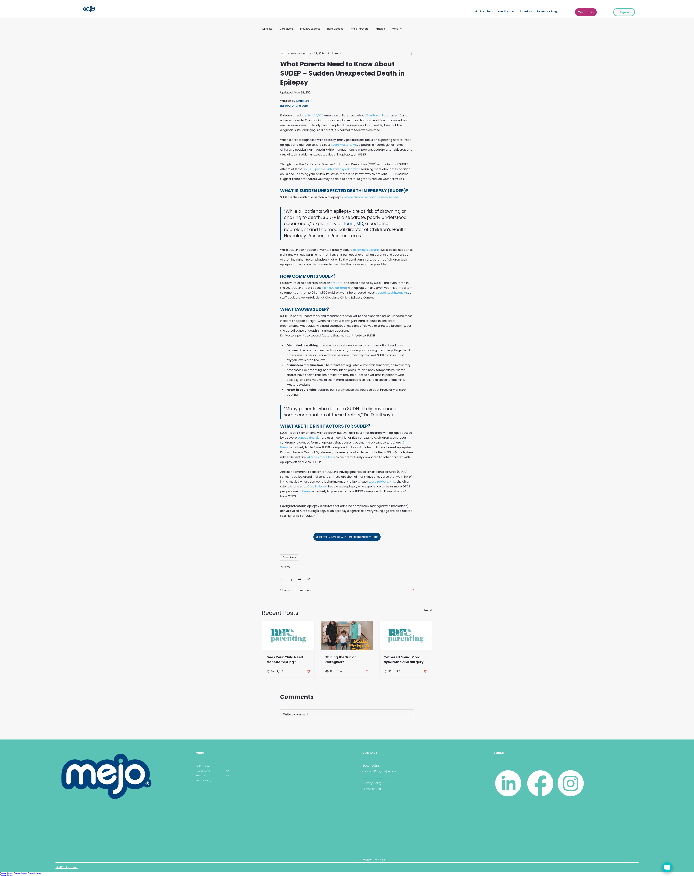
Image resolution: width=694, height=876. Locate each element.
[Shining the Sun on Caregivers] (347, 635)
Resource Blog (203, 780)
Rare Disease (335, 29)
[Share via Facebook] (282, 579)
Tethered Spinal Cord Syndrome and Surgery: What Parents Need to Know (404, 659)
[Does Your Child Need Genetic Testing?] (288, 635)
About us (200, 775)
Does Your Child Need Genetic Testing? (285, 659)
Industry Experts (310, 29)
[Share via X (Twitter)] (290, 579)
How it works (203, 771)
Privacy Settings (6, 873)
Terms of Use (371, 788)
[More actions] (412, 53)
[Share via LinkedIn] (299, 579)
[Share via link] (308, 579)
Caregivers (286, 29)
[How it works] (227, 771)
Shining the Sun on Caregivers (341, 659)
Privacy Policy (372, 783)
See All (428, 610)
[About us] (227, 775)
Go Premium (203, 766)
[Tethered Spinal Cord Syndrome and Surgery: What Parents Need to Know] (406, 635)
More (395, 29)
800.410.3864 (372, 765)
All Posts (267, 29)
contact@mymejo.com (379, 771)
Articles (380, 29)
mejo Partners (359, 29)
